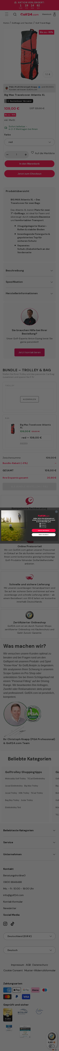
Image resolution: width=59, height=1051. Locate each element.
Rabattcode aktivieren (43, 530)
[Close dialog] (56, 512)
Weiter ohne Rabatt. (44, 534)
